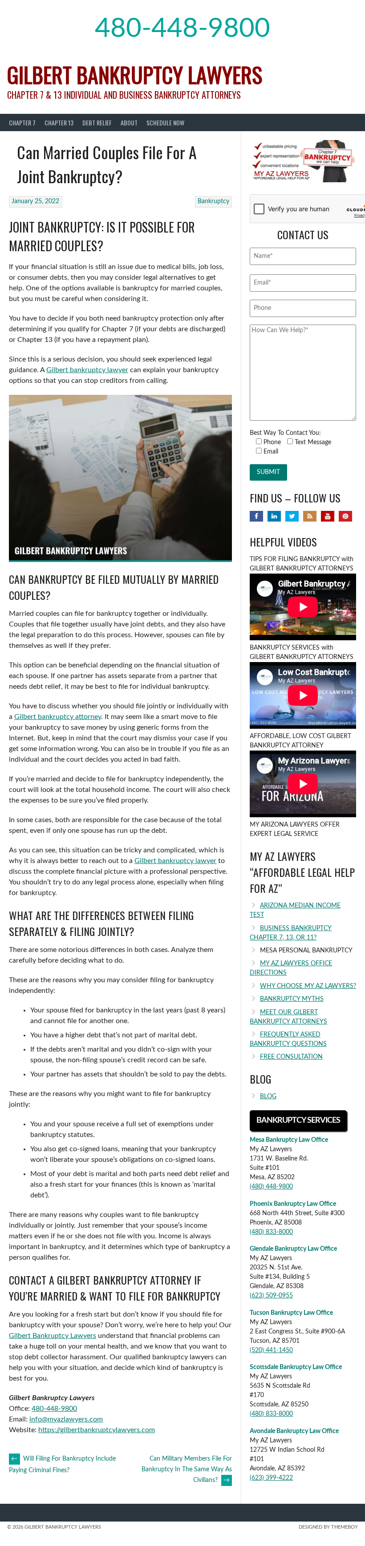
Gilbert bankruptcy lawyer (87, 369)
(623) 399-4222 (271, 1478)
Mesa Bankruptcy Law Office (289, 1140)
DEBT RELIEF (97, 122)
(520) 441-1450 (271, 1350)
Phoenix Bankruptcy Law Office (293, 1204)
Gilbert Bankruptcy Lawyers (134, 74)
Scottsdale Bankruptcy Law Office (296, 1367)
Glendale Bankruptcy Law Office (293, 1249)
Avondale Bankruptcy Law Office (294, 1431)
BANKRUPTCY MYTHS (292, 999)
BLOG (268, 1096)
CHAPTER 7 (22, 122)
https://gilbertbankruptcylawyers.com (96, 1430)
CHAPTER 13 (59, 122)
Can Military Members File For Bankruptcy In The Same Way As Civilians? (187, 1469)
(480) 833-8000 (271, 1232)
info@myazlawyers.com (66, 1419)
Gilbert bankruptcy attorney (57, 716)
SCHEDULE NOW (165, 122)
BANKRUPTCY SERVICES (298, 1120)
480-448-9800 (182, 29)
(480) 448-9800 (271, 1187)
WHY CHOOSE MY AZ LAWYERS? (308, 986)
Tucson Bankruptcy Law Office (291, 1313)
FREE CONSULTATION (291, 1057)
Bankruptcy (213, 201)
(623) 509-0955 (271, 1296)
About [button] (129, 122)
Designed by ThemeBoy (328, 1527)
